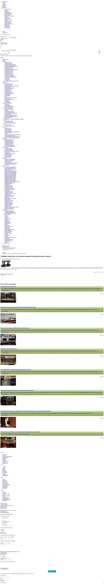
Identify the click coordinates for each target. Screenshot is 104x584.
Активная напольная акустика (10, 65)
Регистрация (5, 32)
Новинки (6, 16)
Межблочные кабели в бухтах (10, 177)
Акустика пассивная (8, 149)
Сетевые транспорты (9, 93)
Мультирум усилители (9, 121)
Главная (4, 252)
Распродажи (5, 474)
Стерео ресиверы (8, 86)
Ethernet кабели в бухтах (9, 200)
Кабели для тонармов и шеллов (10, 198)
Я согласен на (10, 551)
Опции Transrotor (8, 230)
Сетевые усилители (8, 84)
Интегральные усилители (9, 87)
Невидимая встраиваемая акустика (11, 69)
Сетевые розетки (8, 201)
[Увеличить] (5, 267)
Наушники (5, 138)
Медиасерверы (7, 95)
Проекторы (7, 127)
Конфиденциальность (9, 23)
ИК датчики (7, 220)
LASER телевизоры (8, 132)
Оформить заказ (3, 532)
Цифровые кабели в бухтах (10, 182)
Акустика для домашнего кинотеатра (12, 80)
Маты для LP (7, 225)
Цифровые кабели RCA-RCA (10, 178)
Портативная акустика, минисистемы (12, 85)
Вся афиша (12, 284)
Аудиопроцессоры (8, 156)
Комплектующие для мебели (10, 163)
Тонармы (6, 110)
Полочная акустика (8, 63)
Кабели (4, 165)
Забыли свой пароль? (4, 568)
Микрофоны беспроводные (10, 153)
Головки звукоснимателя (9, 111)
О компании (5, 1)
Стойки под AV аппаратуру (10, 160)
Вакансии (6, 11)
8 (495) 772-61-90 (6, 246)
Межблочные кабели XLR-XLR (11, 171)
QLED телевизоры (8, 128)
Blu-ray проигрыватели (9, 106)
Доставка (4, 5)
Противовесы (7, 235)
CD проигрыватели (8, 90)
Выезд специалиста (8, 13)
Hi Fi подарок (5, 482)
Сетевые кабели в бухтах (9, 195)
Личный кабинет (6, 498)
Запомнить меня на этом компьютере (7, 561)
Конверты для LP (8, 222)
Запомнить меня (5, 38)
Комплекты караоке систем (10, 125)
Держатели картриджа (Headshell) (11, 113)
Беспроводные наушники (9, 142)
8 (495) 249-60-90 (6, 245)
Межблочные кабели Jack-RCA (10, 176)
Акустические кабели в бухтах (10, 168)
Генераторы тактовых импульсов (11, 97)
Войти (4, 31)
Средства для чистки (8, 239)
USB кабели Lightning (9, 186)
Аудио (4, 81)
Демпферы (7, 216)
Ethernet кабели (7, 199)
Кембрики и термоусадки (9, 207)
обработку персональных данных (13, 551)
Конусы (6, 224)
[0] (1, 46)
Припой (6, 234)
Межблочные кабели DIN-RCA (10, 173)
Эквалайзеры (7, 101)
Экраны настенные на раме (10, 135)
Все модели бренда (5, 290)
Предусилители (8, 89)
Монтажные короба (8, 226)
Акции (4, 60)
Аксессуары (5, 209)
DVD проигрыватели (9, 107)
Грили (6, 215)
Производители (5, 475)
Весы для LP (7, 214)
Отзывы (6, 19)
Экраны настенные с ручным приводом (12, 136)
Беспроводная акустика (9, 67)
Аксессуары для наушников (10, 146)
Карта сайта (5, 500)
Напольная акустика (8, 62)
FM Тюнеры (7, 100)
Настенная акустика (8, 68)
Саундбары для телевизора (10, 75)
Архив (6, 10)
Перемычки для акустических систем (12, 206)
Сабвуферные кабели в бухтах (10, 193)
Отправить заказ (3, 552)
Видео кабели (7, 190)
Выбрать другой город (4, 53)
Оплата (4, 4)
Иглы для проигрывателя (9, 112)
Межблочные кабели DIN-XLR (10, 174)
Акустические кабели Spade (10, 167)
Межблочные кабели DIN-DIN (10, 172)
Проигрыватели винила (9, 109)
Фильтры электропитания (9, 99)
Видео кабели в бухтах (9, 191)
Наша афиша (7, 26)
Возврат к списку (8, 258)
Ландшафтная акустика (9, 72)
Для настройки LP (8, 218)
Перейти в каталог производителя (6, 274)
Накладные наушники (9, 140)
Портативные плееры (9, 144)
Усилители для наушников (10, 145)
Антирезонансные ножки (9, 211)
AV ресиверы (7, 104)
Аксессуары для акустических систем (12, 151)
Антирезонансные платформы (10, 212)
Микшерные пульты (8, 154)
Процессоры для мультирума (10, 122)
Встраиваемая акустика (9, 70)
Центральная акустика (9, 73)
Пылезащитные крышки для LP (10, 237)
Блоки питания (7, 98)
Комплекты (5, 471)
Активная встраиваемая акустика (11, 66)
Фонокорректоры (8, 114)
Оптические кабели (8, 183)
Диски (6, 217)
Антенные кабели (8, 169)
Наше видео (7, 24)
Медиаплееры (7, 94)
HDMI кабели (7, 184)
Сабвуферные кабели (9, 192)
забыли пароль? (13, 37)
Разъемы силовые (8, 205)
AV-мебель (5, 158)
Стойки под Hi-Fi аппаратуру (10, 159)
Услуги (4, 3)
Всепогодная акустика (9, 71)
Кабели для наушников (9, 196)
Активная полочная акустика (10, 64)
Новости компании (8, 18)
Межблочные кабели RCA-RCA (11, 170)
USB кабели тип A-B (9, 187)
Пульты (6, 236)
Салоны (4, 455)
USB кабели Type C (8, 185)
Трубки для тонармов (9, 117)
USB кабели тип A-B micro (10, 189)
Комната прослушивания (7, 456)
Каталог (1, 57)
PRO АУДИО (5, 147)
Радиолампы (7, 238)
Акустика (4, 61)
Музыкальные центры (9, 83)
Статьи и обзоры (8, 22)
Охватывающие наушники (10, 139)
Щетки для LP (7, 243)
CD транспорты (8, 91)
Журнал (4, 6)
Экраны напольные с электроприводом (12, 131)
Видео (4, 126)
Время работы (7, 12)
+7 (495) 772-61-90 (3, 43)
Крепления (7, 164)
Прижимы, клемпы (8, 233)
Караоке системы (8, 124)
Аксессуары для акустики (9, 76)
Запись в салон (5, 457)
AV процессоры (8, 105)
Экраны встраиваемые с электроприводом (12, 134)
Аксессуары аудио (8, 102)
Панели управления (8, 231)
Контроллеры (7, 223)
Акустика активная (8, 148)
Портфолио (5, 458)
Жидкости (7, 219)
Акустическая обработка (9, 210)
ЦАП (6, 96)
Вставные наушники (8, 141)
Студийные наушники (9, 143)
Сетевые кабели (8, 194)
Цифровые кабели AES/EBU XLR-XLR (12, 181)
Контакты (4, 7)
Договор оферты (3, 511)
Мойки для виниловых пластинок (11, 116)
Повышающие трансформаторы (11, 115)
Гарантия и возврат (6, 495)
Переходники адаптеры (9, 208)
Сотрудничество (8, 21)
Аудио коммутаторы (8, 213)
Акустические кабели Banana (10, 166)
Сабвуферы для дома (8, 74)
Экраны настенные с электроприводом (12, 137)
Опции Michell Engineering (10, 229)
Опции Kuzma (7, 228)
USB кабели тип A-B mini (9, 188)
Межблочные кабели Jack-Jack (10, 175)
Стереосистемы (8, 79)
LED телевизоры (8, 130)
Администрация (8, 9)
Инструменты (7, 221)
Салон (4, 2)
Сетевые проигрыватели (9, 92)
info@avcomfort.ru (3, 506)
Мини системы (7, 157)
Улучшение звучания (8, 240)
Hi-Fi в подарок (8, 27)
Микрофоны (7, 152)
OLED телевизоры (8, 129)
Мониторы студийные (9, 150)
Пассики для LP (8, 232)
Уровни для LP (7, 241)
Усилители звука (8, 155)
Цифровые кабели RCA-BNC (10, 179)
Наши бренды (7, 25)
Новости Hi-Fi (7, 17)
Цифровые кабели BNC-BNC (10, 180)
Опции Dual (7, 227)
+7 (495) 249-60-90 (3, 42)
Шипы (6, 242)
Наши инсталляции (8, 20)
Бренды (4, 59)
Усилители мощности (9, 88)
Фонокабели (7, 197)
